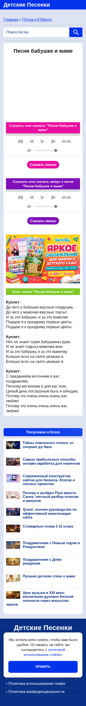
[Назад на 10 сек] (31, 141)
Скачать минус (43, 221)
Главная (11, 20)
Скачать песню (43, 165)
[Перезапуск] (20, 141)
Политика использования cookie (36, 684)
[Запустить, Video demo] (42, 141)
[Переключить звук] (29, 150)
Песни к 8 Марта (37, 20)
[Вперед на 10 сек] (53, 141)
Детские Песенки (27, 5)
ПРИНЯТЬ (43, 667)
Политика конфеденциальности (36, 692)
